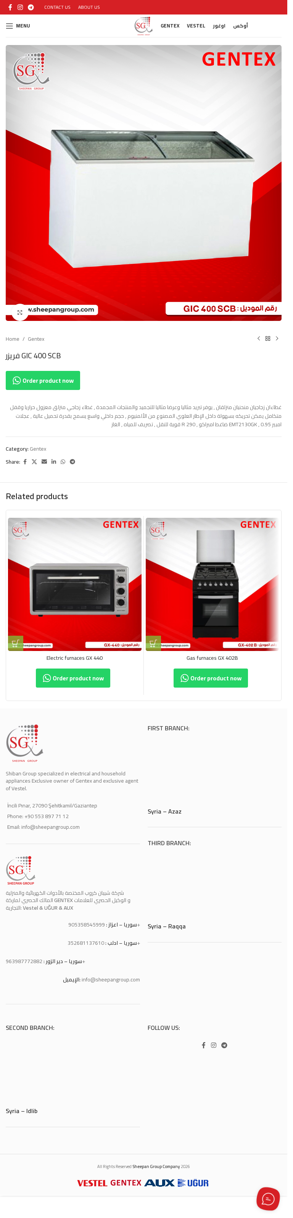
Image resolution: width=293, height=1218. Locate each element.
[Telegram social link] (30, 7)
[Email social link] (44, 456)
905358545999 (86, 919)
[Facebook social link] (10, 7)
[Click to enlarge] (20, 306)
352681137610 (86, 937)
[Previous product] (258, 333)
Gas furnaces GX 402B (212, 652)
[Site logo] (143, 25)
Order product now (47, 374)
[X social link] (34, 456)
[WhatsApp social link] (63, 456)
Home (12, 333)
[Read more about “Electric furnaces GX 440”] (15, 637)
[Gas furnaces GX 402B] (212, 579)
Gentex (36, 333)
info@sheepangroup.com (111, 974)
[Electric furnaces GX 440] (75, 579)
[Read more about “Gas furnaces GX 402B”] (153, 637)
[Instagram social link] (20, 7)
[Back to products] (267, 333)
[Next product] (277, 333)
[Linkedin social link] (53, 456)
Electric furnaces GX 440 (75, 652)
